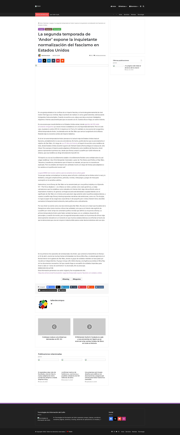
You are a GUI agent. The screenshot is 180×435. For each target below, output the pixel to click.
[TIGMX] (37, 6)
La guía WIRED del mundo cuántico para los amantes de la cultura (61, 173)
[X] (44, 61)
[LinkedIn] (49, 61)
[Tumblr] (53, 61)
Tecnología (141, 14)
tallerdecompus (45, 55)
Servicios (134, 6)
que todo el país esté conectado (59, 14)
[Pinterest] (58, 61)
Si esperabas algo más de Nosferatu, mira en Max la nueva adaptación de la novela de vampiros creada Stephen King (47, 375)
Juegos (51, 23)
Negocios (48, 29)
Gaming (66, 279)
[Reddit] (62, 61)
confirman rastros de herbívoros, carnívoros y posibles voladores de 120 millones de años (71, 374)
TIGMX (70, 431)
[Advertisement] (72, 238)
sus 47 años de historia (69, 143)
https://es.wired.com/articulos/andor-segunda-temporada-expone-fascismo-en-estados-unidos (70, 273)
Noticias (123, 6)
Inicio (114, 6)
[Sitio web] (51, 304)
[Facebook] (40, 61)
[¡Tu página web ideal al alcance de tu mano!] (118, 68)
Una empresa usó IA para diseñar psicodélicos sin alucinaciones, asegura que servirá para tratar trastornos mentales (95, 375)
